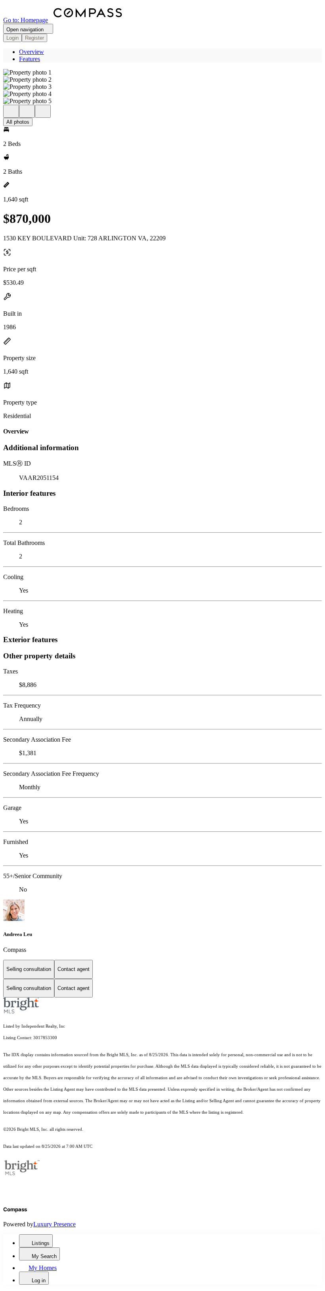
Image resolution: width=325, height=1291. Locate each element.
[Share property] (43, 111)
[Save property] (27, 111)
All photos (17, 122)
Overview (31, 51)
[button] (162, 72)
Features (29, 59)
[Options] (11, 111)
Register (34, 38)
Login (12, 38)
